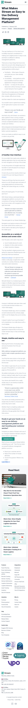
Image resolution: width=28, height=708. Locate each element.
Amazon (4, 177)
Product (10, 28)
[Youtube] (15, 703)
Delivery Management (19, 28)
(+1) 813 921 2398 (8, 692)
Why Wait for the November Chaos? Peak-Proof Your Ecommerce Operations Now (13, 493)
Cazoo (16, 112)
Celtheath (13, 277)
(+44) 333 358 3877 (9, 684)
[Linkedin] (12, 703)
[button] (25, 2)
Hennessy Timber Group (11, 396)
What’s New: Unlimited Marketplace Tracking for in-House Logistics (13, 549)
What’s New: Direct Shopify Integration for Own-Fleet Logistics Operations (12, 521)
